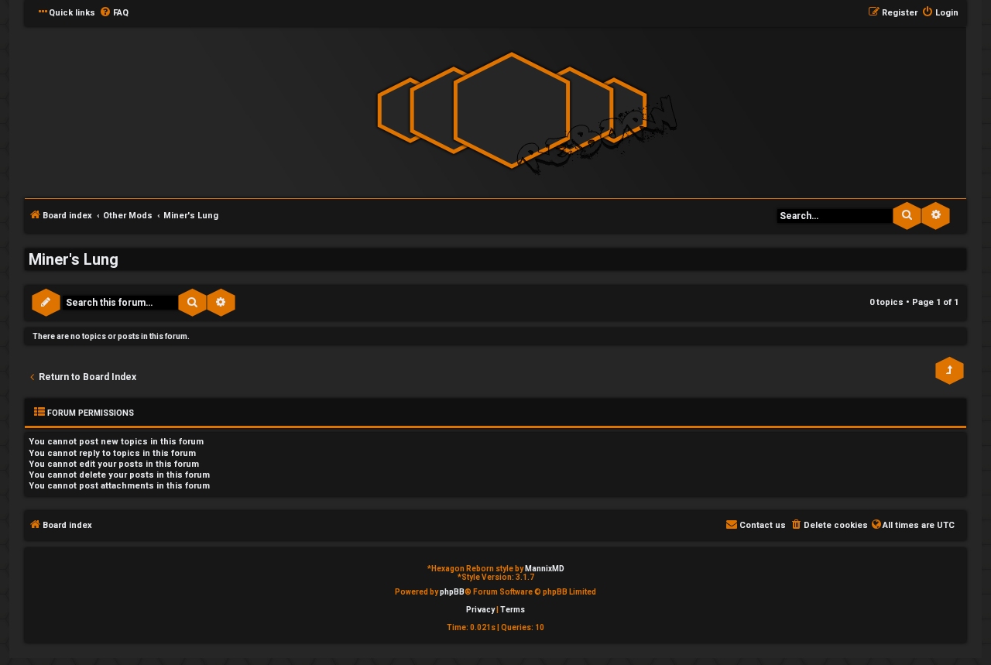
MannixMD (544, 568)
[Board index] (511, 111)
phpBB (452, 592)
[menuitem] (114, 13)
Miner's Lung (73, 259)
